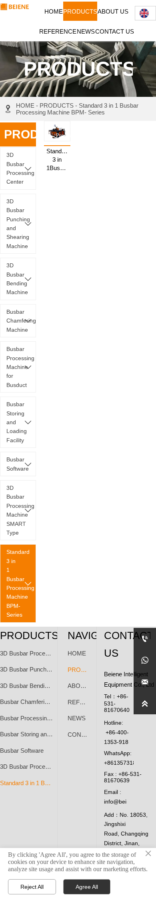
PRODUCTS (57, 105)
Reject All (32, 887)
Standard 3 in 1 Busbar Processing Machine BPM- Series (77, 109)
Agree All (87, 887)
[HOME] (14, 6)
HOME (25, 105)
